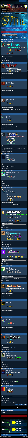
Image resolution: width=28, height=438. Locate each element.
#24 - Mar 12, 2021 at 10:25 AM (8, 97)
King (7, 232)
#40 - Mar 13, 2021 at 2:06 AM (7, 385)
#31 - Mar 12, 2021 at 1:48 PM (7, 229)
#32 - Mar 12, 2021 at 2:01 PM (7, 248)
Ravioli (8, 302)
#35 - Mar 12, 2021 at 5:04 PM (7, 300)
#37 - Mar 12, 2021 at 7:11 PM (7, 334)
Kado (8, 116)
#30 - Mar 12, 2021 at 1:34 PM (7, 209)
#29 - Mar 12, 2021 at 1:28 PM (7, 187)
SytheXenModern (5, 434)
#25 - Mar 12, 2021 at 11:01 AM (7, 114)
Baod (3, 151)
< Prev (17, 37)
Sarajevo (9, 388)
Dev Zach (3, 60)
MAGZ (8, 319)
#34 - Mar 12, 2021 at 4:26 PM (7, 282)
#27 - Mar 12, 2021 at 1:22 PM (7, 153)
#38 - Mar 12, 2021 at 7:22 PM (7, 351)
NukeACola (10, 99)
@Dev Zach (13, 126)
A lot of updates (13, 407)
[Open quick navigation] (26, 28)
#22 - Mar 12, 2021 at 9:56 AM (7, 62)
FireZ (8, 354)
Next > (25, 37)
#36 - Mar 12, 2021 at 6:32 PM (7, 317)
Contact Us (22, 434)
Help (25, 434)
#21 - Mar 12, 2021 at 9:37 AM (7, 41)
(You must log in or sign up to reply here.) (8, 402)
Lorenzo (9, 82)
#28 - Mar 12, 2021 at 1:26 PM (7, 170)
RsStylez (9, 371)
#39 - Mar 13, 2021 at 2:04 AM (7, 368)
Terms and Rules (24, 436)
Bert (7, 156)
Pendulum (9, 268)
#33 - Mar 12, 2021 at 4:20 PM (7, 265)
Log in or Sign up (23, 1)
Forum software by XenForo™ (5, 436)
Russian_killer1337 (12, 173)
